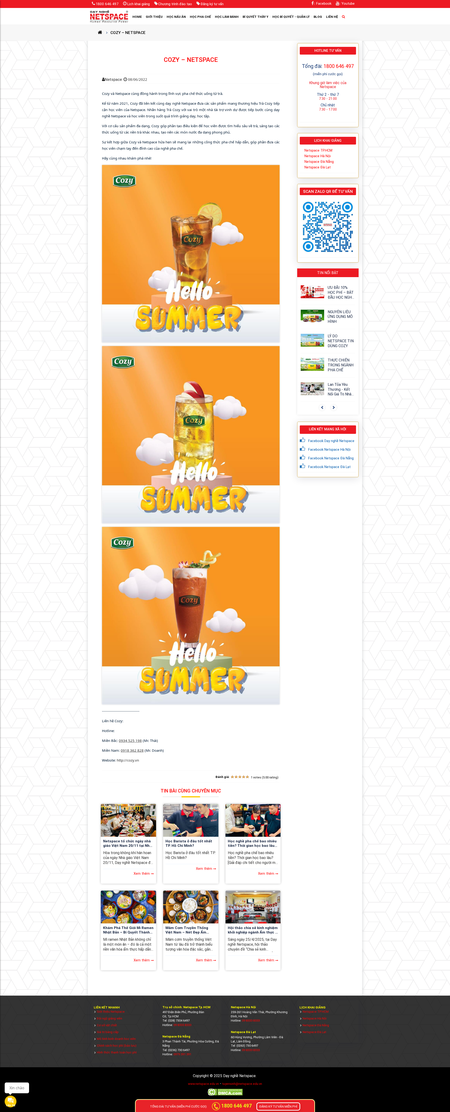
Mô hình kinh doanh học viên (116, 1039)
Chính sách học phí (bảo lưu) (116, 1045)
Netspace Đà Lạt (317, 167)
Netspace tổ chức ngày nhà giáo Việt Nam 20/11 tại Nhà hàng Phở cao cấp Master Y (127, 843)
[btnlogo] (109, 16)
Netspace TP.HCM (318, 150)
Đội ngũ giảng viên (109, 1018)
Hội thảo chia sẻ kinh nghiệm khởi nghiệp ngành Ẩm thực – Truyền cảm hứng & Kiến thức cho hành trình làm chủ (253, 930)
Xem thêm (142, 873)
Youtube (348, 3)
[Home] (102, 32)
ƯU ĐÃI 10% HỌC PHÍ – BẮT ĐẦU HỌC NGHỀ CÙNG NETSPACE (341, 292)
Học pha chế (200, 17)
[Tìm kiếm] (343, 17)
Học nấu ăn (176, 17)
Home (137, 17)
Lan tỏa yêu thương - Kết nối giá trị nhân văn (340, 389)
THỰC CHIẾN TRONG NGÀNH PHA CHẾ (340, 365)
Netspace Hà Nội (317, 156)
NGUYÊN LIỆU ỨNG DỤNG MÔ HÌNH (340, 317)
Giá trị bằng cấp (108, 1032)
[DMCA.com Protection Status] (225, 1095)
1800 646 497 (107, 4)
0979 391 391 (182, 1054)
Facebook (323, 3)
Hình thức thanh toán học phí (117, 1052)
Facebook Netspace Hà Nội (329, 449)
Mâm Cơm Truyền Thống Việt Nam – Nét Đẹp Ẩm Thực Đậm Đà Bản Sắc (186, 930)
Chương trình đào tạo (175, 4)
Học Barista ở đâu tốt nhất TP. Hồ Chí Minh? (188, 843)
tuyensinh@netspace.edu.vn (242, 1084)
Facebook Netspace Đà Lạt (329, 467)
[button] (322, 407)
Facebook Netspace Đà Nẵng (331, 458)
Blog (318, 17)
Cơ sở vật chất (107, 1025)
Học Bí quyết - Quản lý (291, 17)
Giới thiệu (154, 17)
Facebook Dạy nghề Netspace (331, 441)
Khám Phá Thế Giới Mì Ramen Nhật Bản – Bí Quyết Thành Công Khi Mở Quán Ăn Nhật (128, 930)
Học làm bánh (227, 17)
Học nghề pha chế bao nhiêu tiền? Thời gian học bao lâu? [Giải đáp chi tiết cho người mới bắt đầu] (252, 843)
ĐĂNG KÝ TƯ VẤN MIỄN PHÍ (278, 1106)
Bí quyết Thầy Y (255, 17)
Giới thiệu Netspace (111, 1011)
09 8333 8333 (182, 1025)
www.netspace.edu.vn (203, 1084)
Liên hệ (332, 17)
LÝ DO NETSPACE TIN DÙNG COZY (341, 341)
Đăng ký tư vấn (212, 4)
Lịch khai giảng (138, 4)
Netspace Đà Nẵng (319, 162)
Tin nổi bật (327, 273)
